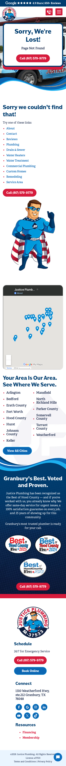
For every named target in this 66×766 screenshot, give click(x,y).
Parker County (47, 409)
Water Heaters (15, 155)
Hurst (10, 424)
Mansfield (43, 392)
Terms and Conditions (25, 761)
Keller (10, 440)
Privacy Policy (45, 761)
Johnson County (12, 432)
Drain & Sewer (15, 150)
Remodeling (14, 177)
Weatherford (45, 435)
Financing (29, 732)
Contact (11, 134)
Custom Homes (16, 171)
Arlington (13, 392)
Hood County (16, 418)
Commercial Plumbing (21, 166)
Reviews (12, 139)
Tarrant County (42, 426)
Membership (31, 737)
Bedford (12, 399)
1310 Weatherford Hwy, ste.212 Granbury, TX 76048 (32, 695)
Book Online (30, 671)
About (10, 128)
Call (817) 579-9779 (33, 58)
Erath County (16, 405)
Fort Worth (14, 411)
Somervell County (43, 417)
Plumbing (12, 144)
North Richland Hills (46, 400)
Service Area (14, 182)
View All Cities (17, 451)
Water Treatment (17, 160)
